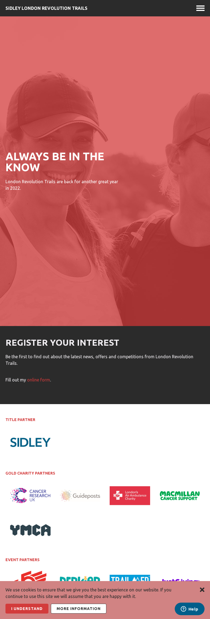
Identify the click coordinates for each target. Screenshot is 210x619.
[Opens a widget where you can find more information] (189, 609)
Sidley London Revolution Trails (46, 8)
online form (38, 379)
